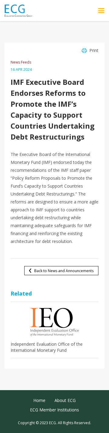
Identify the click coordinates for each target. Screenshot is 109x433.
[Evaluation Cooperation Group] (21, 11)
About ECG (65, 400)
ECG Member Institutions (54, 410)
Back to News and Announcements (64, 270)
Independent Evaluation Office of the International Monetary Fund (47, 347)
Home (39, 400)
